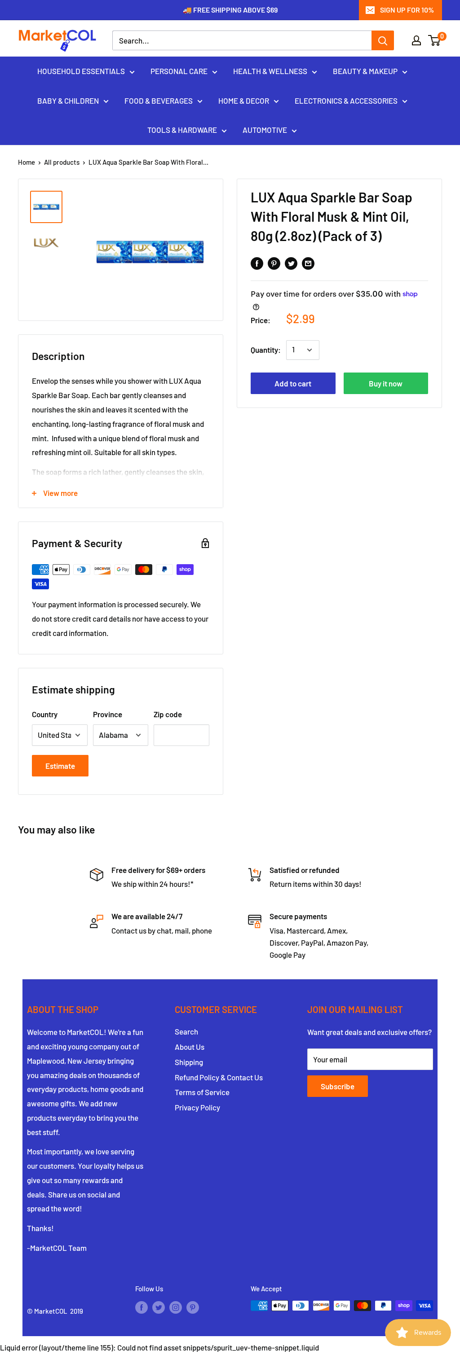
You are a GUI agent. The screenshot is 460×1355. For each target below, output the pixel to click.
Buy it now (385, 383)
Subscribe (337, 1086)
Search (186, 1031)
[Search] (383, 40)
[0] (434, 40)
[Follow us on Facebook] (141, 1307)
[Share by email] (308, 262)
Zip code (168, 714)
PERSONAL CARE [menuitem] (179, 70)
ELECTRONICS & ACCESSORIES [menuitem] (346, 100)
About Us (189, 1046)
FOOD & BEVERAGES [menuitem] (158, 100)
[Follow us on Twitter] (158, 1307)
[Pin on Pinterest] (274, 262)
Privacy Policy (197, 1107)
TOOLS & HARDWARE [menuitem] (182, 129)
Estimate (60, 765)
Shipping (189, 1061)
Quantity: (266, 349)
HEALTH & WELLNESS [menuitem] (270, 70)
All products (62, 162)
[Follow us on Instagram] (175, 1307)
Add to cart (292, 383)
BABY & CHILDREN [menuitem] (68, 100)
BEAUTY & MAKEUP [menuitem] (365, 70)
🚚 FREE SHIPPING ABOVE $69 (230, 9)
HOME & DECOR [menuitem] (243, 100)
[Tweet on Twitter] (291, 262)
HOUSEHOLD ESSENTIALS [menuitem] (81, 70)
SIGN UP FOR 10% (407, 9)
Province (107, 714)
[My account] (416, 40)
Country (45, 714)
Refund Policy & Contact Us (219, 1077)
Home (26, 162)
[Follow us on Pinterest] (192, 1307)
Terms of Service (202, 1092)
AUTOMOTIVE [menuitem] (265, 129)
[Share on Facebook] (257, 262)
